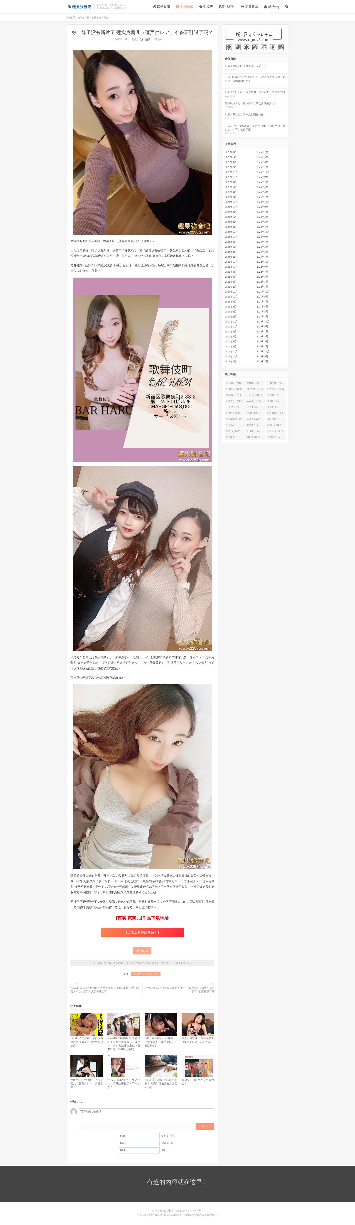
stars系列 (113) (254, 401)
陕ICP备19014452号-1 (192, 1210)
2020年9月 (262, 326)
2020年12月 (231, 321)
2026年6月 (230, 157)
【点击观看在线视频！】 (142, 932)
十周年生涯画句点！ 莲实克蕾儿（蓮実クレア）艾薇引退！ (86, 1083)
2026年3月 (262, 162)
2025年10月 (231, 177)
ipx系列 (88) (252, 407)
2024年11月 (263, 202)
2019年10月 (231, 356)
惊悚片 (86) (272, 407)
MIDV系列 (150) (255, 389)
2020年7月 (262, 331)
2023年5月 (262, 246)
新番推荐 (251, 7)
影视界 (207, 7)
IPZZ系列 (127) (233, 395)
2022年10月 (231, 266)
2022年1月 (262, 286)
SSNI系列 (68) (233, 431)
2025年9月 (262, 177)
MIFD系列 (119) (234, 401)
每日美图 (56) (253, 437)
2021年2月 (230, 316)
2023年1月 (262, 256)
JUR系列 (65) (253, 431)
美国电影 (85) (253, 413)
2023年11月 (263, 231)
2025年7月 (262, 182)
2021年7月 (262, 301)
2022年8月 (230, 271)
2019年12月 (231, 351)
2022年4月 (230, 281)
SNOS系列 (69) (274, 425)
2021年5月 (262, 306)
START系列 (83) (275, 413)
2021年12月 (231, 291)
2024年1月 (262, 226)
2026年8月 (230, 152)
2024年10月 (231, 206)
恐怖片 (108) (273, 401)
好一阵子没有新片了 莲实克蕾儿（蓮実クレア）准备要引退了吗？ (142, 32)
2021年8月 (230, 301)
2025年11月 (263, 172)
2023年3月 (262, 251)
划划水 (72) (252, 425)
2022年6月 (230, 276)
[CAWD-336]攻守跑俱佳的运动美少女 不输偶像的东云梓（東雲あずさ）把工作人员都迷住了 (105, 989)
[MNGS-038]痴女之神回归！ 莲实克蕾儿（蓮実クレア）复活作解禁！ (161, 1042)
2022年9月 (262, 266)
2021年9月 (262, 296)
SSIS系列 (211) (233, 383)
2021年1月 (262, 316)
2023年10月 (231, 236)
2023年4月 (230, 251)
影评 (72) (230, 425)
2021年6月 (230, 306)
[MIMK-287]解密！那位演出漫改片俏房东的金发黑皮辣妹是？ (86, 1042)
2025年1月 (262, 197)
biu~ (205, 1126)
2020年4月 (230, 341)
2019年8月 (230, 361)
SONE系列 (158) (234, 389)
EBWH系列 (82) (233, 419)
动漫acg (273, 7)
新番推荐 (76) (253, 419)
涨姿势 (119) (273, 395)
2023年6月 (230, 246)
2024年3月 (262, 221)
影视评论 (228, 7)
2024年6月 (230, 216)
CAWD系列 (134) (275, 389)
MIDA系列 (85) (233, 413)
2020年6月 (230, 336)
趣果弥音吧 (79, 7)
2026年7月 (262, 152)
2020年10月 (231, 326)
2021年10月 (231, 296)
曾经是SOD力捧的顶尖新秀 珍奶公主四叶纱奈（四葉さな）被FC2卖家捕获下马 (180, 989)
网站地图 (176, 1210)
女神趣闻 (186, 7)
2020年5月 (262, 336)
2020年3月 (262, 341)
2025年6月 (230, 187)
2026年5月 (262, 157)
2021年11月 (263, 291)
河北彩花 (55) (273, 437)
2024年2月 (230, 226)
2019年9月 (262, 356)
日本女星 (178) (274, 383)
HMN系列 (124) (254, 395)
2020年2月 (230, 346)
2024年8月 (230, 211)
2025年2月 (230, 197)
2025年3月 (262, 192)
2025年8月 (230, 182)
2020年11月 (263, 321)
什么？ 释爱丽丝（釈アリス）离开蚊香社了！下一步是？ (123, 1083)
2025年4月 (230, 192)
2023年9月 (262, 236)
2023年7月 (262, 241)
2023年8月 (230, 241)
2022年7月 (262, 271)
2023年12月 (231, 231)
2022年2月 (230, 286)
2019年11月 (263, 351)
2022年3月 (262, 281)
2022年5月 (262, 276)
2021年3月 (262, 311)
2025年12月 (231, 172)
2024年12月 (231, 202)
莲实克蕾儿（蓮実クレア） (146, 974)
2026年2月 (230, 167)
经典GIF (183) (253, 383)
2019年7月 (262, 361)
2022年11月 (263, 261)
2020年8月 (230, 331)
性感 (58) (230, 437)
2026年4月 (230, 162)
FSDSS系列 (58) (275, 431)
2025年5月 (262, 187)
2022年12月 (231, 261)
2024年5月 (262, 216)
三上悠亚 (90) (232, 407)
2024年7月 (262, 211)
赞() (144, 950)
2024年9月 (262, 206)
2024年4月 (230, 221)
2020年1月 (262, 346)
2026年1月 (262, 167)
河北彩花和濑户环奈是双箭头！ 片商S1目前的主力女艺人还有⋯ (161, 1083)
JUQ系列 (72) (273, 419)
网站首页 (163, 7)
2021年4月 (230, 311)
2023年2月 (230, 256)
